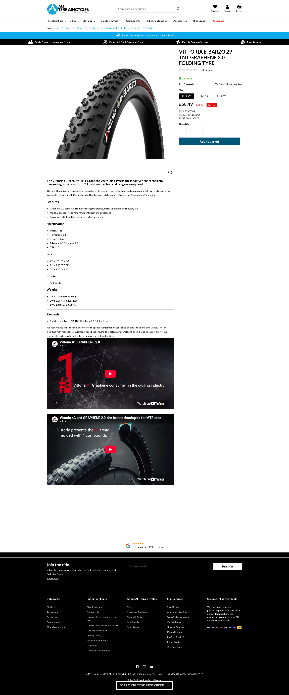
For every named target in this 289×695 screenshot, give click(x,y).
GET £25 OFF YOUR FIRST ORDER (142, 685)
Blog (129, 607)
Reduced (125, 28)
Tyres (136, 28)
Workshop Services (177, 612)
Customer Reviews (137, 612)
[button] (57, 20)
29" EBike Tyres (64, 28)
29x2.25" (204, 96)
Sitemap (157, 680)
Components (53, 622)
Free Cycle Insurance (178, 617)
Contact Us (93, 612)
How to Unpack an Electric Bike (103, 625)
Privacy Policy (53, 578)
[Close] (168, 685)
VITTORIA (147, 28)
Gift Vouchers (174, 647)
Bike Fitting (173, 607)
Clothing (51, 607)
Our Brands (133, 622)
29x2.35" (186, 96)
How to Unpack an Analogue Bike (101, 619)
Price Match (173, 642)
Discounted (111, 28)
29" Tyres (80, 28)
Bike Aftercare (94, 607)
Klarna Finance (174, 632)
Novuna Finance (175, 627)
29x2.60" (221, 96)
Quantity (184, 124)
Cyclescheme (174, 622)
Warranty (92, 645)
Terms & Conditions (97, 640)
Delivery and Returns (98, 630)
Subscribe (227, 566)
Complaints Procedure (98, 650)
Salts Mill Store (134, 617)
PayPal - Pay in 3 (175, 637)
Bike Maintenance (56, 627)
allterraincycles (143, 680)
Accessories (53, 612)
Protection (52, 617)
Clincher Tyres (95, 28)
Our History (133, 627)
